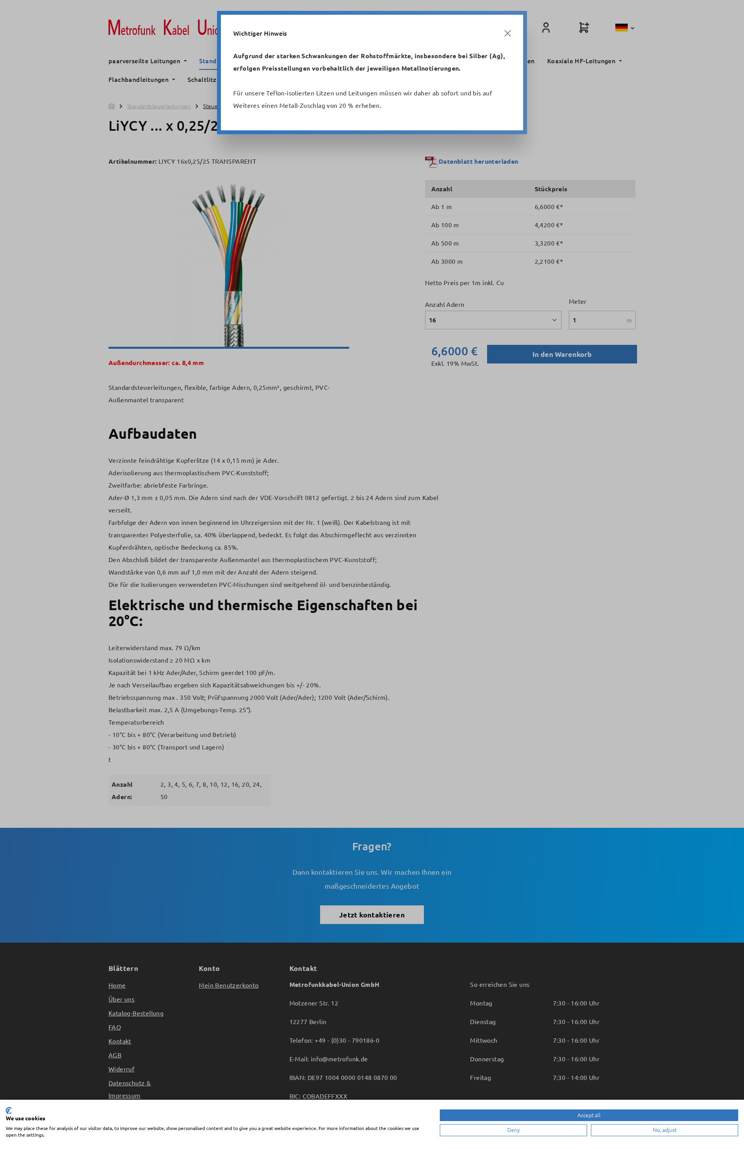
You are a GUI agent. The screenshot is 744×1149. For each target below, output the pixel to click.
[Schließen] (507, 33)
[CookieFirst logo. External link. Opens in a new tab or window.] (9, 1110)
